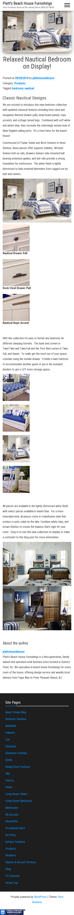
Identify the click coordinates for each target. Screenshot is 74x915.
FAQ (7, 773)
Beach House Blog (15, 712)
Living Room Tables (16, 794)
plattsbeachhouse (43, 78)
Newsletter (11, 821)
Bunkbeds (10, 726)
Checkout (10, 746)
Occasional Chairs (15, 828)
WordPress (40, 897)
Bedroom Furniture (15, 719)
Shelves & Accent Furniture (20, 862)
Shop (8, 869)
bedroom (17, 88)
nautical (29, 88)
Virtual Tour (11, 883)
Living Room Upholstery (18, 801)
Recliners (10, 855)
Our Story (10, 835)
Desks (8, 760)
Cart (7, 739)
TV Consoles (12, 876)
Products (20, 83)
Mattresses (11, 807)
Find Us (9, 780)
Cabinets (10, 732)
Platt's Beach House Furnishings (27, 3)
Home (8, 787)
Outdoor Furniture (15, 842)
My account (11, 814)
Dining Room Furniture (17, 766)
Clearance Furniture (16, 753)
